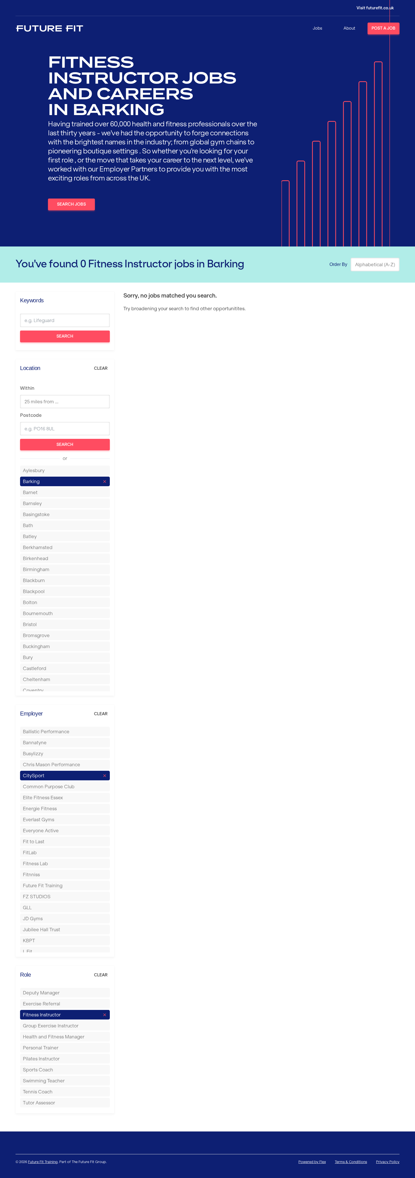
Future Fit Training (43, 1162)
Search (64, 336)
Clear (101, 368)
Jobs (317, 28)
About (349, 28)
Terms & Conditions (351, 1162)
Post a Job (384, 28)
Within (27, 388)
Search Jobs (71, 204)
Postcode (31, 415)
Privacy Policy (387, 1162)
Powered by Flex (312, 1162)
